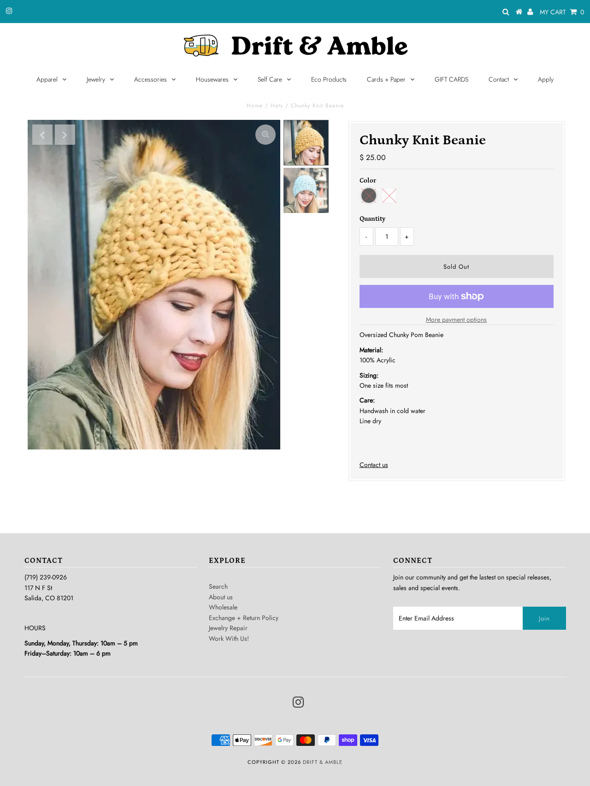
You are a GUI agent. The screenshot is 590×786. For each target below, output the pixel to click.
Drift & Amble (322, 762)
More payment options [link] (456, 319)
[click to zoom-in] (265, 134)
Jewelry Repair (228, 627)
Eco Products (329, 79)
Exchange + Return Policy (243, 617)
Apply (546, 79)
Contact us (374, 464)
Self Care (270, 79)
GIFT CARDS (451, 79)
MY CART (562, 12)
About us (221, 597)
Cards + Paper (386, 79)
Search (218, 586)
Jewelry (96, 79)
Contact (499, 79)
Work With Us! (229, 638)
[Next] (65, 134)
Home (255, 105)
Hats (277, 105)
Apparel (47, 79)
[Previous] (42, 134)
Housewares (212, 79)
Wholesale (223, 607)
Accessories (150, 79)
